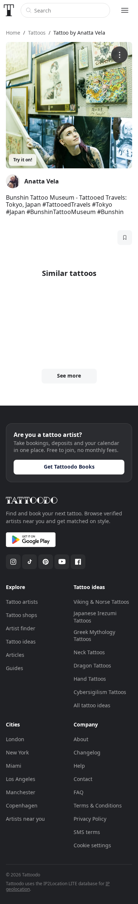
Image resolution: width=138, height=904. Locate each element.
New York (17, 752)
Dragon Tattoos (92, 665)
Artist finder (20, 628)
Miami (13, 765)
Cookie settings (92, 845)
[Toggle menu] (124, 10)
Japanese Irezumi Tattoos (95, 617)
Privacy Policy (90, 818)
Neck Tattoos (89, 652)
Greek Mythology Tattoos (94, 635)
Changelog (87, 752)
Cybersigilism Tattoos (100, 691)
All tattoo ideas (92, 705)
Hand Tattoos (90, 678)
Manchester (20, 792)
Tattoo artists (22, 601)
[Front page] (9, 10)
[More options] (119, 54)
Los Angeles (20, 778)
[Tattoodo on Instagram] (13, 561)
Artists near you (25, 818)
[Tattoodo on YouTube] (61, 561)
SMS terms (87, 831)
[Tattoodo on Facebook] (78, 561)
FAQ (79, 792)
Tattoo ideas (21, 641)
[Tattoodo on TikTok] (29, 561)
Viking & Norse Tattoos (101, 601)
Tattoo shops (21, 615)
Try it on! (22, 160)
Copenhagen (22, 805)
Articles (15, 654)
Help (79, 765)
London (15, 739)
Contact (83, 778)
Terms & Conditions (98, 805)
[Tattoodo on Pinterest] (45, 561)
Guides (14, 668)
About (81, 739)
